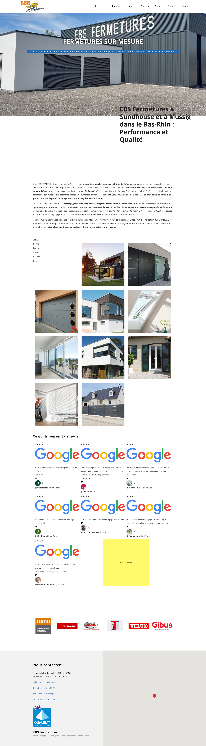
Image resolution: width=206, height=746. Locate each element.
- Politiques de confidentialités (62, 735)
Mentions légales (41, 735)
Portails (36, 256)
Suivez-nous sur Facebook (45, 699)
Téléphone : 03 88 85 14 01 (45, 682)
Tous (35, 239)
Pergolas (37, 261)
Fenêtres (37, 248)
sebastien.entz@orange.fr (44, 693)
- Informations (82, 735)
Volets (36, 252)
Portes (36, 244)
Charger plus (126, 562)
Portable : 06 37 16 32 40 (44, 688)
